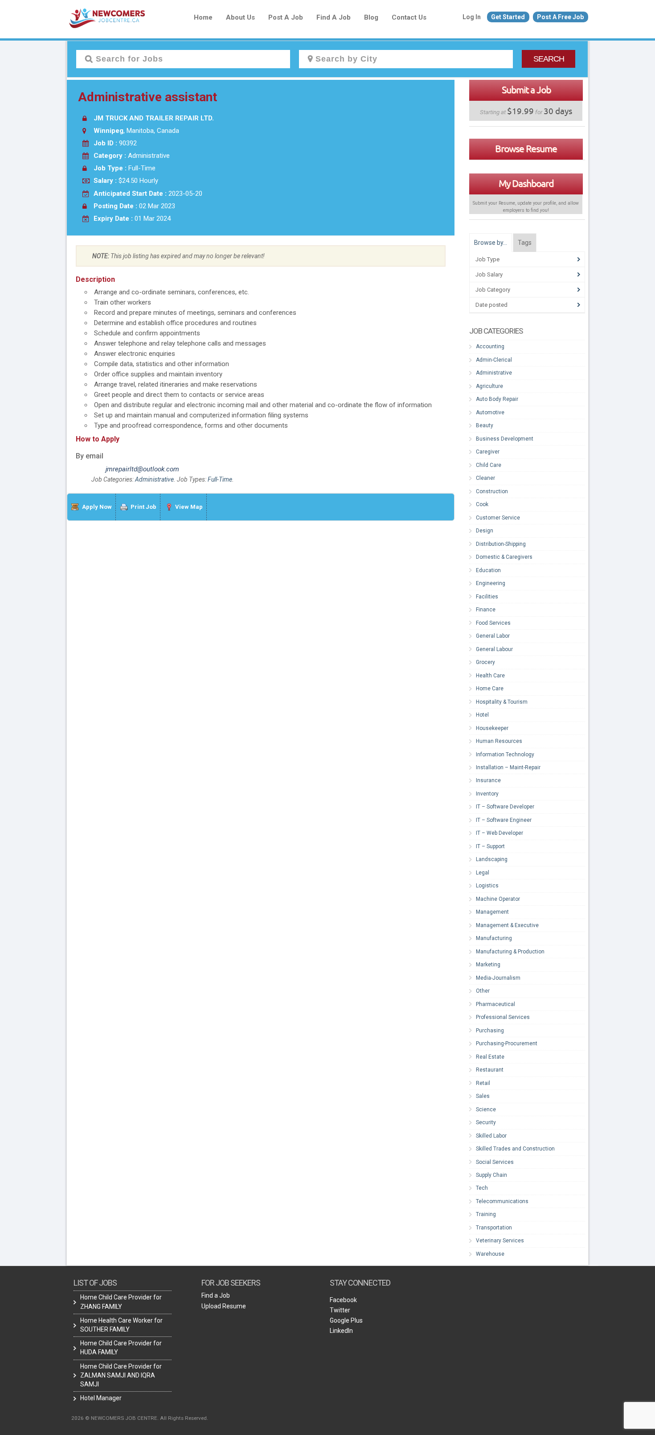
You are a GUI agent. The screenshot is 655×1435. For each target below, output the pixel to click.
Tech (482, 1188)
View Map (189, 506)
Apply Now (97, 506)
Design (484, 531)
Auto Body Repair (497, 399)
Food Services (493, 623)
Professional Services (503, 1017)
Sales (483, 1096)
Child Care (488, 465)
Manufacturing (494, 938)
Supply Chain (491, 1175)
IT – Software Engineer (504, 820)
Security (486, 1122)
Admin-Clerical (494, 360)
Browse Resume (526, 148)
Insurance (488, 780)
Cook (482, 504)
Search (548, 58)
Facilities (487, 597)
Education (488, 570)
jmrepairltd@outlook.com (139, 469)
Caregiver (487, 452)
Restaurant (490, 1070)
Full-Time (220, 479)
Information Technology (505, 754)
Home (203, 17)
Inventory (487, 794)
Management (492, 912)
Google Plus (346, 1320)
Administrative (154, 479)
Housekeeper (492, 728)
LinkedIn (341, 1330)
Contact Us (409, 17)
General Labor (493, 636)
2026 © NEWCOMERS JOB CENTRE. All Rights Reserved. (139, 1418)
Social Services (495, 1162)
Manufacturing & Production (510, 951)
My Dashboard (526, 183)
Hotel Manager (101, 1398)
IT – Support (490, 846)
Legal (482, 873)
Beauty (484, 425)
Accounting (490, 346)
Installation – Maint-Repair (508, 767)
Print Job (143, 506)
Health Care (490, 675)
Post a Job (285, 17)
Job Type (487, 259)
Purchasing (490, 1030)
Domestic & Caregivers (504, 557)
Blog (371, 17)
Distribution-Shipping (501, 544)
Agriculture (489, 386)
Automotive (490, 412)
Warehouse (490, 1254)
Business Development (504, 439)
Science (486, 1109)
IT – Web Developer (499, 833)
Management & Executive (507, 925)
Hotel (482, 715)
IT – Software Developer (505, 807)
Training (486, 1214)
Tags (525, 242)
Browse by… (490, 242)
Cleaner (485, 478)
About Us (240, 17)
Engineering (490, 583)
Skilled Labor (491, 1136)
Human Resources (499, 741)
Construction (492, 491)
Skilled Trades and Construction (515, 1149)
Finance (485, 609)
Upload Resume (223, 1306)
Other (483, 991)
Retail (483, 1083)
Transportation (494, 1228)
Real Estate (490, 1057)
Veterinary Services (500, 1240)
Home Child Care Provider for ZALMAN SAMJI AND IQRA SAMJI (121, 1375)
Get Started (508, 17)
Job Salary (489, 274)
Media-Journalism (498, 978)
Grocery (485, 662)
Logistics (487, 885)
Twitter (340, 1310)
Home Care (490, 688)
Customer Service (498, 518)
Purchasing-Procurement (506, 1043)
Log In (472, 17)
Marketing (488, 964)
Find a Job (333, 17)
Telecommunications (502, 1201)
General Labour (494, 649)
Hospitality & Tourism (502, 702)
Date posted (491, 304)
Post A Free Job (560, 17)
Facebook (343, 1299)
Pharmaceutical (495, 1004)
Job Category (492, 289)
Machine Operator (498, 899)
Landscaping (492, 859)
